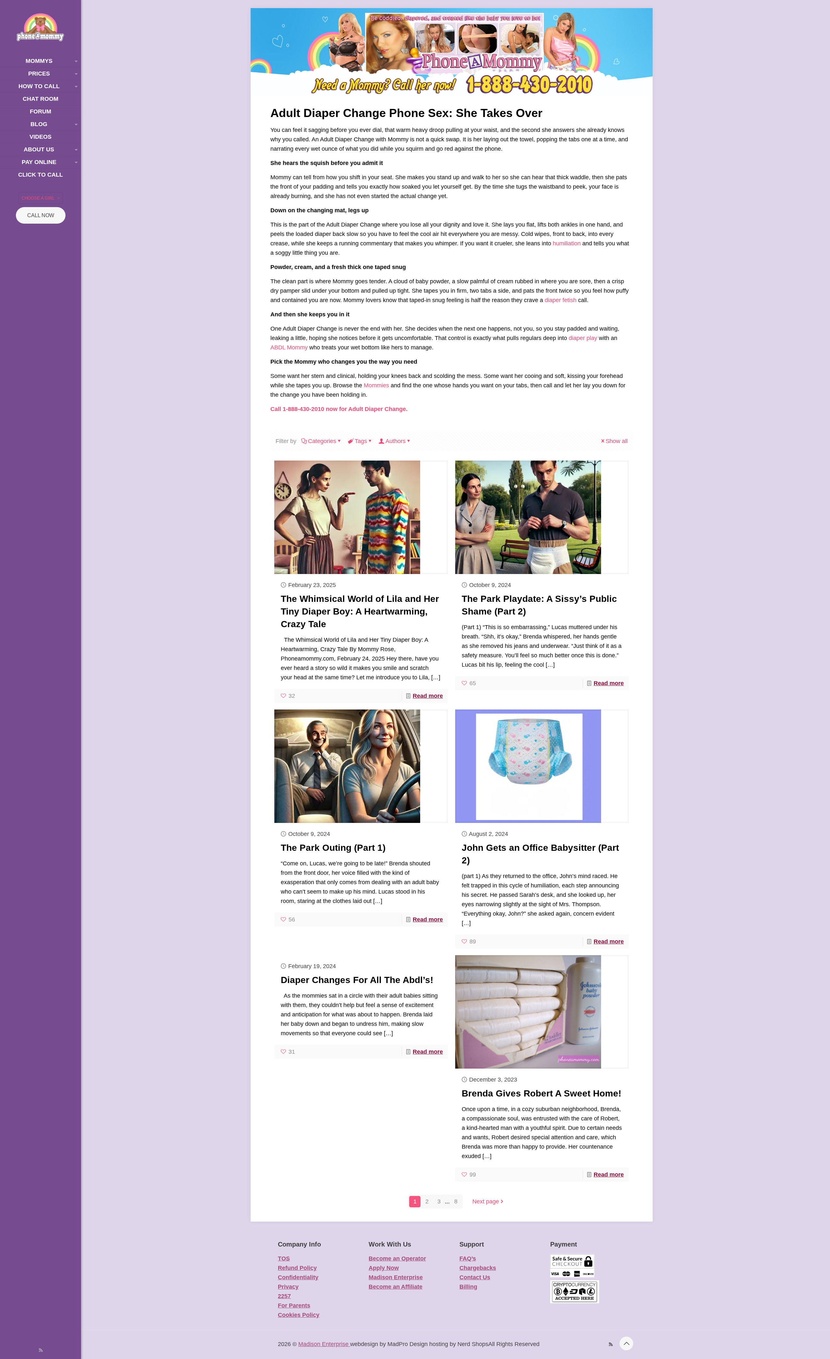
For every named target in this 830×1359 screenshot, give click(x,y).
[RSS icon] (40, 1350)
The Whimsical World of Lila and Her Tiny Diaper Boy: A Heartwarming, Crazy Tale (360, 611)
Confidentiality (298, 1277)
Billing (468, 1286)
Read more (428, 696)
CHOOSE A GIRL (38, 198)
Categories (322, 441)
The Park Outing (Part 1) (333, 848)
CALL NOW (40, 215)
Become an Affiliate (395, 1286)
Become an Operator (397, 1258)
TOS (284, 1258)
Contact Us (474, 1277)
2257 (284, 1296)
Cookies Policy (298, 1315)
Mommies (376, 385)
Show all (617, 441)
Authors (395, 441)
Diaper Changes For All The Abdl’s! (357, 980)
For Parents (294, 1305)
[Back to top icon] (626, 1343)
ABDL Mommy (289, 347)
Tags (361, 441)
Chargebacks (477, 1268)
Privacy (288, 1286)
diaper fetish (560, 300)
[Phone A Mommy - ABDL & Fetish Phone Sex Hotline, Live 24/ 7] (40, 27)
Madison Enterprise (396, 1277)
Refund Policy (297, 1268)
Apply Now (384, 1268)
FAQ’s (467, 1258)
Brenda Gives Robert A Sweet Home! (541, 1093)
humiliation (567, 243)
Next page (485, 1201)
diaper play (583, 338)
